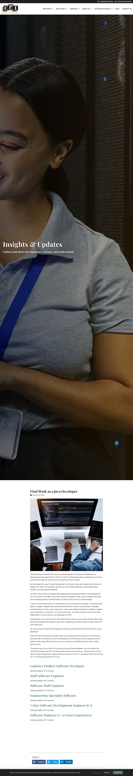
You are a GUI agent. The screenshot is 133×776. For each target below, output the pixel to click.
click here (56, 657)
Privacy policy (96, 772)
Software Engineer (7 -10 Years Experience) (60, 715)
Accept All (118, 772)
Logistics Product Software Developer (57, 666)
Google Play (59, 622)
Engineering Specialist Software (53, 695)
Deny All (107, 772)
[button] (39, 762)
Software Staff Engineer (47, 685)
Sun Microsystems (37, 597)
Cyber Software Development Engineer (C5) (61, 705)
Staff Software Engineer (47, 676)
